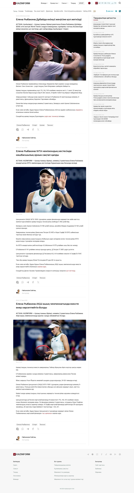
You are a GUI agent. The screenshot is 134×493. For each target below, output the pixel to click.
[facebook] (102, 454)
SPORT (81, 3)
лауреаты (79, 110)
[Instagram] (17, 129)
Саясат (15, 468)
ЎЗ (115, 3)
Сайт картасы (99, 465)
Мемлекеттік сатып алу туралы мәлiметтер (68, 479)
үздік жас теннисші (51, 116)
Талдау (73, 3)
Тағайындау (29, 11)
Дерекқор (49, 11)
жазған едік (42, 267)
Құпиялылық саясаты (61, 468)
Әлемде (16, 479)
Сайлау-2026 (87, 11)
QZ (100, 3)
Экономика (17, 476)
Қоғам (42, 125)
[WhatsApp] (22, 129)
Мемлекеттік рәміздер (62, 472)
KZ (96, 3)
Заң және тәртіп (39, 11)
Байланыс (98, 468)
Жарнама (98, 472)
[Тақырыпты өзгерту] (90, 3)
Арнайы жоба (58, 11)
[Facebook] (33, 129)
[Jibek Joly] (110, 11)
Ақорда (20, 11)
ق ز (112, 3)
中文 (108, 3)
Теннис (50, 125)
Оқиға (15, 465)
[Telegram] (27, 129)
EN (105, 3)
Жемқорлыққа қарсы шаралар (64, 476)
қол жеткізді (70, 271)
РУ (102, 3)
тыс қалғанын (47, 413)
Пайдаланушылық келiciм (62, 465)
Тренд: (15, 11)
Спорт (34, 125)
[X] (38, 129)
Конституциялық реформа (73, 11)
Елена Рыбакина (23, 125)
